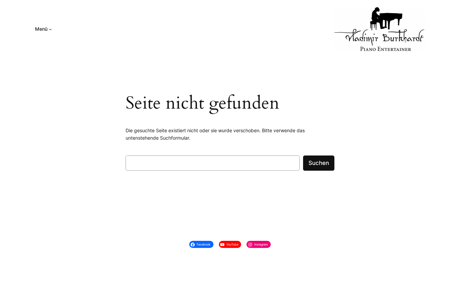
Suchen (318, 163)
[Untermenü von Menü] (50, 29)
